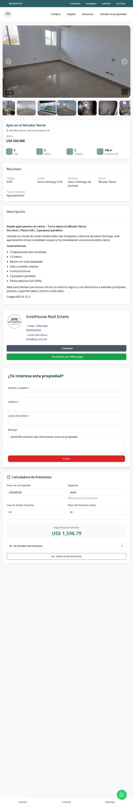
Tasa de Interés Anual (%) (20, 505)
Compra (55, 14)
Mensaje (12, 429)
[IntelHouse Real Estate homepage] (8, 14)
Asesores (88, 14)
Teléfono (13, 401)
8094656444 (15, 3)
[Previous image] (8, 61)
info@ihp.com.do (36, 339)
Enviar (66, 458)
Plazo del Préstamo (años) (82, 505)
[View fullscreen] (124, 92)
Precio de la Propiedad (18, 485)
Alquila (71, 14)
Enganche (73, 485)
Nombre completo (18, 387)
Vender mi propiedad (113, 14)
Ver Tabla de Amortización (66, 556)
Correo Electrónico (18, 415)
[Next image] (124, 61)
